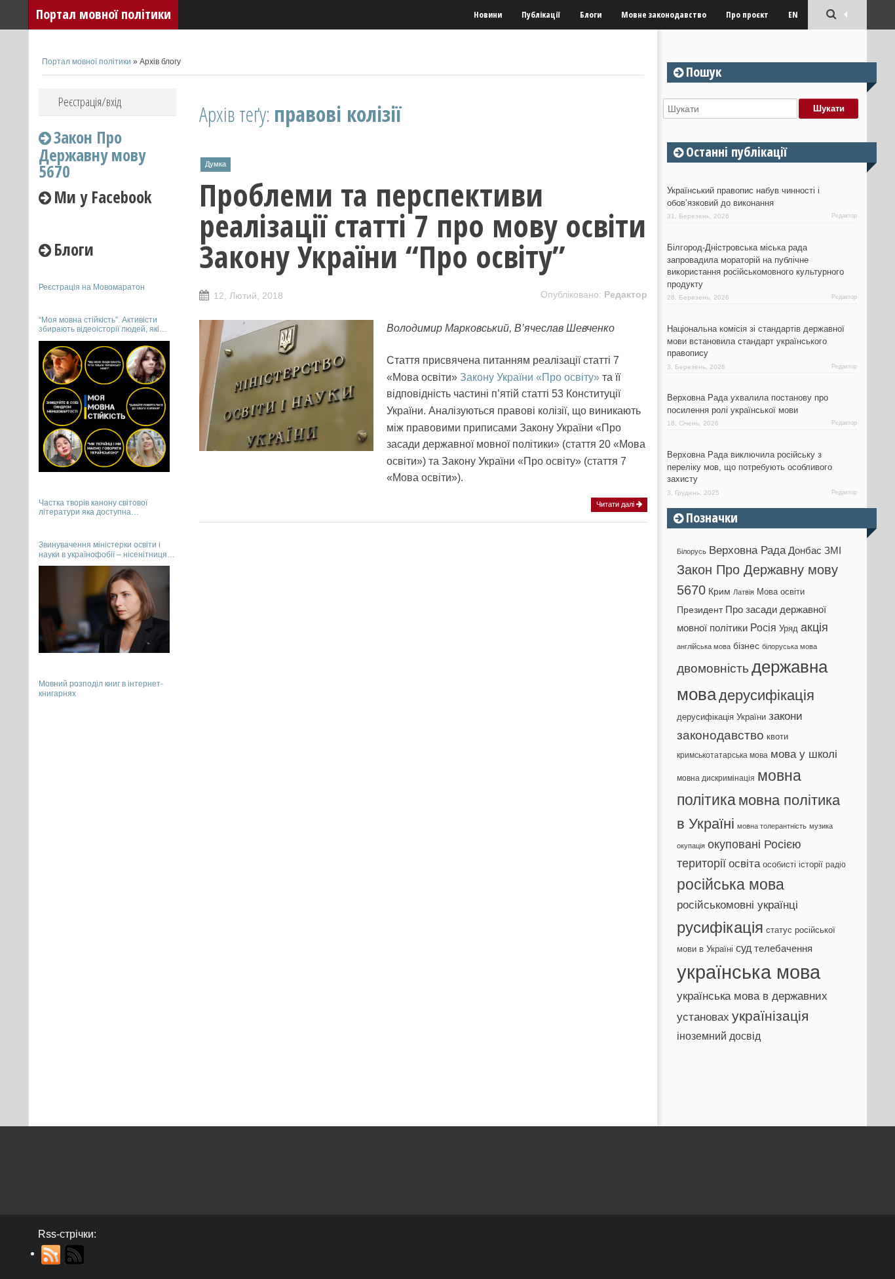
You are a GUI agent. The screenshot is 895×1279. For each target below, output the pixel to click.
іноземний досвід (719, 1036)
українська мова (748, 972)
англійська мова (704, 646)
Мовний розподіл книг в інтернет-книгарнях (101, 688)
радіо (836, 864)
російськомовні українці (737, 905)
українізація (770, 1015)
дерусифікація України (721, 717)
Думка (215, 164)
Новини (488, 14)
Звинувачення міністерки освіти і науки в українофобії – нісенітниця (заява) (103, 549)
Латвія (743, 592)
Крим (719, 591)
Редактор (625, 294)
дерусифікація (766, 695)
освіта (744, 863)
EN (793, 14)
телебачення (783, 948)
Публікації (541, 14)
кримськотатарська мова (722, 755)
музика (821, 826)
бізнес (746, 645)
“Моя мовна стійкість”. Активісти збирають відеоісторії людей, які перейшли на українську (99, 324)
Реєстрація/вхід (89, 101)
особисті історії (793, 864)
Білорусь (691, 551)
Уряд (788, 628)
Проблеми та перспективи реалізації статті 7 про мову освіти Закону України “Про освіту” (422, 225)
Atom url (75, 1255)
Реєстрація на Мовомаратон (92, 287)
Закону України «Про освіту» (530, 377)
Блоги (590, 14)
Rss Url (51, 1255)
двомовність (713, 668)
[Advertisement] (107, 903)
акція (814, 627)
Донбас (805, 550)
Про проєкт (747, 14)
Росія (763, 627)
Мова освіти (781, 592)
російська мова (730, 884)
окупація (691, 846)
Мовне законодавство (663, 14)
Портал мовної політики (103, 14)
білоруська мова (789, 646)
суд (744, 948)
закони (786, 716)
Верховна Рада (747, 550)
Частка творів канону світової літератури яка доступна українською (93, 507)
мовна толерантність (772, 826)
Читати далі (616, 504)
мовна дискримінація (716, 778)
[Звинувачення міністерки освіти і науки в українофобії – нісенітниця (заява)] (104, 609)
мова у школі (804, 753)
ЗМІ (832, 550)
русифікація (720, 927)
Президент (700, 609)
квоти (777, 736)
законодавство (720, 735)
